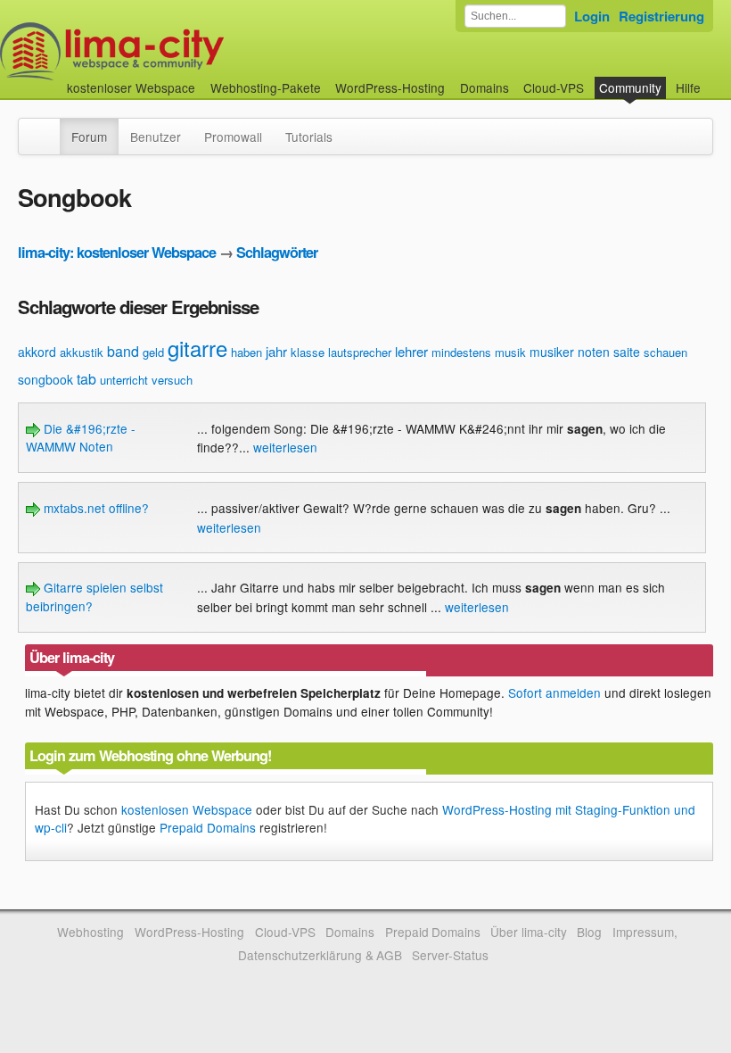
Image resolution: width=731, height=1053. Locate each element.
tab (86, 379)
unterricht (124, 379)
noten (594, 352)
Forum (89, 136)
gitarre (197, 347)
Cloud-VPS (553, 87)
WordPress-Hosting (390, 87)
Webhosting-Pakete (265, 87)
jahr (276, 351)
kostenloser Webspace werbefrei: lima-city (178, 51)
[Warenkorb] (714, 79)
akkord (37, 352)
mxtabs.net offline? (94, 508)
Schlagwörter (276, 252)
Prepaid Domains (208, 827)
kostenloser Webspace (131, 87)
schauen (665, 352)
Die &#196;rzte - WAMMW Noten (81, 437)
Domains (484, 87)
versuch (172, 379)
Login (592, 16)
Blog (589, 932)
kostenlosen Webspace (186, 809)
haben (246, 352)
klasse (307, 352)
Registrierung (661, 16)
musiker (552, 352)
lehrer (411, 351)
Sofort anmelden (554, 692)
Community (630, 87)
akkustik (81, 352)
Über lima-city (528, 932)
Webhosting (90, 932)
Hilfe (688, 87)
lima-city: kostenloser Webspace (117, 252)
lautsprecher (359, 352)
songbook (45, 379)
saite (626, 352)
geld (153, 352)
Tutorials (309, 136)
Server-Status (450, 955)
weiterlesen (285, 447)
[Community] (48, 128)
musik (510, 352)
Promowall (233, 136)
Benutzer (155, 136)
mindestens (461, 352)
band (123, 351)
